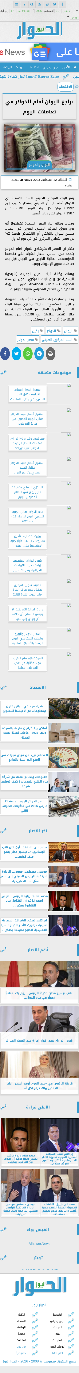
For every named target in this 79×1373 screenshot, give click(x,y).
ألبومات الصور (57, 1346)
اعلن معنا (57, 1353)
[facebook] (62, 4)
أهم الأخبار (37, 950)
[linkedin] (47, 4)
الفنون (57, 1333)
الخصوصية (21, 1353)
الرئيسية (57, 1314)
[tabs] (16, 4)
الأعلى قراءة (38, 1107)
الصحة (21, 1333)
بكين (36, 331)
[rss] (39, 4)
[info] (24, 4)
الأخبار (66, 67)
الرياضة (7, 67)
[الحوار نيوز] (39, 52)
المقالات (22, 1340)
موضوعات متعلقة (54, 372)
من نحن (21, 1346)
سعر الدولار (26, 339)
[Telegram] (39, 353)
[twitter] (54, 4)
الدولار (52, 331)
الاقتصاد (34, 67)
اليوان (69, 331)
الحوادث (20, 67)
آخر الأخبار (37, 831)
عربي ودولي (51, 67)
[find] (32, 4)
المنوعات (57, 1340)
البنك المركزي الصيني (58, 339)
